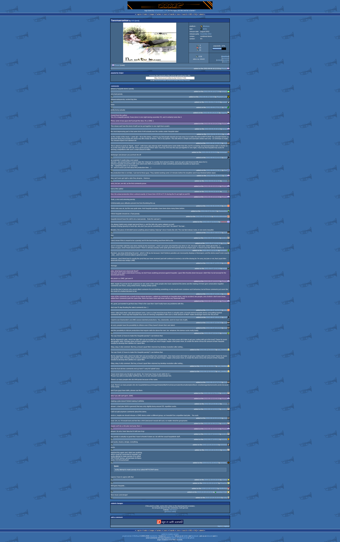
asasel (224, 102)
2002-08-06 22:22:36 (211, 197)
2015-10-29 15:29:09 (213, 498)
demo (203, 29)
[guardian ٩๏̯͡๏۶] (228, 492)
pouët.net (125, 536)
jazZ (225, 158)
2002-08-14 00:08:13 (212, 404)
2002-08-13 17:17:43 (213, 382)
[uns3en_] (228, 463)
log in (220, 526)
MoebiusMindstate (220, 216)
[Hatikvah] (228, 222)
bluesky (181, 80)
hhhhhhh (223, 445)
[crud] (228, 143)
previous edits (170, 512)
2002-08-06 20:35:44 (214, 134)
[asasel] (228, 102)
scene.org (169, 536)
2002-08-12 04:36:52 (207, 371)
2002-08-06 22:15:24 (211, 186)
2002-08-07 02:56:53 (210, 222)
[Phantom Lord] (228, 97)
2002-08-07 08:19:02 (211, 238)
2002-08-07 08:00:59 (213, 233)
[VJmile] (228, 480)
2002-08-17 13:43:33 (211, 434)
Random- (223, 250)
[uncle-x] (228, 238)
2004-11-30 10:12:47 (210, 483)
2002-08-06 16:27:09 (211, 91)
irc (217, 536)
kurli (225, 233)
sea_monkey (222, 350)
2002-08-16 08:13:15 (211, 423)
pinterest (170, 80)
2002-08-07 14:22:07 (211, 281)
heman (224, 333)
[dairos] (228, 450)
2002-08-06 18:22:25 (210, 113)
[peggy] (228, 268)
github (192, 538)
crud (225, 143)
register (227, 526)
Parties (158, 14)
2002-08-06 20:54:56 (209, 152)
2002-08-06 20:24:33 (211, 124)
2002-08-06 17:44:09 (212, 102)
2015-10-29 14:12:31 (204, 492)
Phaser (117, 65)
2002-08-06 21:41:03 (213, 158)
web (137, 21)
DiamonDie (223, 211)
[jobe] (228, 206)
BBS (190, 14)
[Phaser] (113, 65)
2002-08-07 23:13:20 (213, 328)
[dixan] (228, 243)
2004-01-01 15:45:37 (210, 463)
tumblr (176, 80)
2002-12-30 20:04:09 (210, 445)
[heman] (228, 333)
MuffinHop (223, 488)
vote (166, 11)
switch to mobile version (170, 534)
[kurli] (228, 233)
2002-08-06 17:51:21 (214, 107)
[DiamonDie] (228, 211)
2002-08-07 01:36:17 (208, 211)
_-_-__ (224, 181)
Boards (172, 14)
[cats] (228, 107)
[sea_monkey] (228, 350)
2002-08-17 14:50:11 (211, 439)
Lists (178, 14)
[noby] (228, 498)
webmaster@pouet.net (179, 538)
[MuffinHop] (228, 488)
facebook (158, 80)
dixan (225, 243)
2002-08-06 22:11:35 (212, 181)
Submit (201, 14)
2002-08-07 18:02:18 (213, 317)
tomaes (224, 91)
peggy (224, 268)
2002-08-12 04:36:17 (207, 366)
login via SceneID (174, 522)
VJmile (224, 480)
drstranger (223, 152)
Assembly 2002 (205, 34)
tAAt (133, 21)
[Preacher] (228, 483)
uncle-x (224, 238)
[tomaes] (228, 91)
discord (209, 536)
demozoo (225, 58)
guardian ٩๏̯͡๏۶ (221, 492)
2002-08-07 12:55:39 (213, 263)
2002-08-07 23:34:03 (211, 333)
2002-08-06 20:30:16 (212, 129)
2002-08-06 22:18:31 (212, 192)
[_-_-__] (228, 181)
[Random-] (228, 250)
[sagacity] (228, 113)
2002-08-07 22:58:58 (213, 323)
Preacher (223, 483)
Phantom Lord (222, 97)
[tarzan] (228, 129)
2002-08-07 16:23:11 (211, 301)
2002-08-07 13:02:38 (212, 268)
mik (225, 134)
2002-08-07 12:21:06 (210, 250)
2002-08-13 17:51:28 (211, 393)
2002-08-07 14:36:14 (213, 294)
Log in (138, 14)
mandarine (153, 536)
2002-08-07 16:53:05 (213, 310)
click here (172, 510)
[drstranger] (228, 152)
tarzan (224, 129)
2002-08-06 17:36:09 (206, 97)
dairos (224, 450)
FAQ (195, 14)
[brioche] (228, 439)
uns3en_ (224, 463)
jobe (225, 206)
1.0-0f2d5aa (134, 536)
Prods (145, 14)
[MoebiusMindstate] (228, 216)
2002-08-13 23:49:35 (211, 399)
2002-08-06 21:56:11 (213, 170)
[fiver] (228, 170)
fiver (225, 170)
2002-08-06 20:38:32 (213, 143)
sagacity (224, 113)
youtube (226, 60)
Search (184, 14)
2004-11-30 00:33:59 (212, 480)
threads (187, 80)
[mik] (228, 134)
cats (225, 107)
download (225, 56)
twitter (164, 80)
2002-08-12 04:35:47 (207, 350)
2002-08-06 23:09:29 (213, 206)
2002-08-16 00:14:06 (213, 418)
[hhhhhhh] (228, 445)
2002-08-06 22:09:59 (214, 176)
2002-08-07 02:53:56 (203, 216)
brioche (224, 439)
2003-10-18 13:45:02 (212, 450)
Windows (204, 26)
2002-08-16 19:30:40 (211, 429)
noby (225, 498)
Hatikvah (224, 222)
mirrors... (226, 62)
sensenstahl (158, 11)
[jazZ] (228, 158)
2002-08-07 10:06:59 (212, 243)
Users (165, 14)
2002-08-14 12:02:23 (211, 409)
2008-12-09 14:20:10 (209, 488)
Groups (151, 14)
